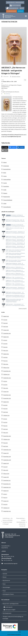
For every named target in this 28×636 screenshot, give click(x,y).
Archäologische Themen (8, 594)
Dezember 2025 (7, 333)
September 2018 (7, 460)
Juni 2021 (5, 422)
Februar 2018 (6, 473)
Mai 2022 (5, 408)
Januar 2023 (6, 391)
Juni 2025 (5, 343)
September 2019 (7, 449)
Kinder (4, 189)
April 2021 (5, 429)
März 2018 (5, 470)
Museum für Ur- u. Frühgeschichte (15, 2)
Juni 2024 (5, 357)
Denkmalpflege (7, 179)
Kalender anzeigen (22, 308)
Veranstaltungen (7, 207)
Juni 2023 (5, 384)
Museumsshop (6, 196)
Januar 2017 (6, 501)
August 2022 (6, 401)
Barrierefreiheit (6, 169)
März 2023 (5, 388)
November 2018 (7, 456)
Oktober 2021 (6, 415)
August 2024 (6, 354)
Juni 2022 (5, 405)
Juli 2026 (5, 319)
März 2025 (5, 350)
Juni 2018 (5, 466)
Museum (5, 193)
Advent (5, 162)
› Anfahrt (3, 551)
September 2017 (7, 487)
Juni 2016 (5, 504)
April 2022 (5, 412)
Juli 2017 (5, 494)
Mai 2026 (5, 323)
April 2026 (5, 326)
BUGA (4, 172)
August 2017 (6, 490)
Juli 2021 (5, 419)
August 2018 (6, 463)
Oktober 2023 (6, 374)
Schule (4, 203)
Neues (4, 584)
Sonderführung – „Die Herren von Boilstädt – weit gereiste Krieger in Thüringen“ (7, 521)
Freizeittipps (6, 186)
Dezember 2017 (7, 480)
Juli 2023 (5, 381)
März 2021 (5, 432)
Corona (5, 176)
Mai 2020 (5, 442)
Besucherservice (6, 580)
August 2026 (6, 316)
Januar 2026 (6, 330)
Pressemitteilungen (7, 200)
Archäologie (6, 165)
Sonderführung (7, 93)
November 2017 (7, 483)
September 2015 (7, 511)
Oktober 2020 (6, 439)
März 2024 (5, 364)
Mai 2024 (5, 360)
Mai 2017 (5, 497)
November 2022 (7, 398)
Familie (5, 183)
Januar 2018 (6, 477)
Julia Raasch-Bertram (16, 76)
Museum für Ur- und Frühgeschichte (10, 603)
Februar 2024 (6, 367)
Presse (4, 590)
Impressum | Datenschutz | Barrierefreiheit (14, 634)
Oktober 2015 (6, 507)
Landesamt (20, 11)
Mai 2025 (5, 347)
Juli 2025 (5, 340)
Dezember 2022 (7, 395)
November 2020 (7, 436)
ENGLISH (22, 8)
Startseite (5, 573)
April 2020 (5, 446)
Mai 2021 (5, 425)
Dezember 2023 (7, 371)
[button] (26, 16)
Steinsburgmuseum (11, 11)
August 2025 (6, 336)
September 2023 (7, 377)
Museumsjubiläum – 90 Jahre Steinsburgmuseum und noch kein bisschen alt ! (20, 522)
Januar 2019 (6, 453)
